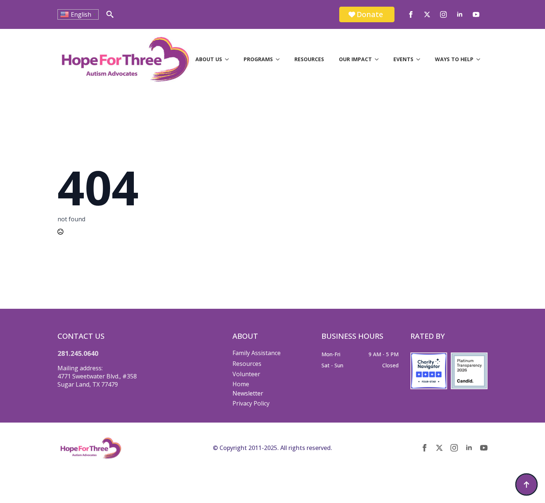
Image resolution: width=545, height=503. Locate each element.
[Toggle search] (110, 14)
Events (403, 59)
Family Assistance (256, 353)
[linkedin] (460, 14)
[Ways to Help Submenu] (480, 59)
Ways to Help (454, 59)
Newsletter (247, 393)
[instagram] (443, 14)
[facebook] (411, 14)
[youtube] (476, 14)
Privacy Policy (251, 403)
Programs (258, 59)
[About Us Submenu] (229, 59)
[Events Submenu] (420, 59)
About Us (208, 59)
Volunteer (246, 374)
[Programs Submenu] (280, 59)
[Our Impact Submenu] (379, 59)
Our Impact (355, 59)
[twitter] (427, 14)
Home (240, 384)
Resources (309, 59)
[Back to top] (526, 484)
